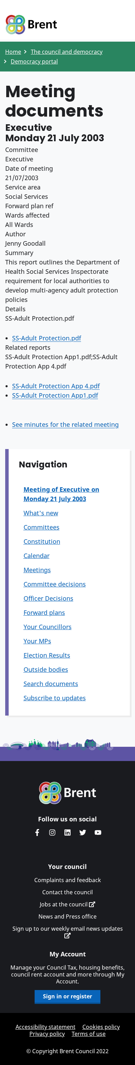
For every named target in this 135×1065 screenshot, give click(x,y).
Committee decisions (55, 584)
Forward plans (44, 612)
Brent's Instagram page (52, 832)
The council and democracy (66, 52)
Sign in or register (67, 996)
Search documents (51, 683)
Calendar (37, 555)
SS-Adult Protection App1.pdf (55, 395)
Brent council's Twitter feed (82, 832)
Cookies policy (101, 1026)
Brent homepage (67, 793)
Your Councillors (48, 627)
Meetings (37, 570)
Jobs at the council (64, 904)
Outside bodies (46, 669)
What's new (41, 513)
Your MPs (37, 641)
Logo (31, 25)
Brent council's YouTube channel (97, 832)
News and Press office (67, 916)
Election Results (47, 655)
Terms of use (89, 1033)
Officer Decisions (48, 598)
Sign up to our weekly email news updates (67, 928)
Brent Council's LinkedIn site (67, 832)
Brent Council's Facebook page (37, 832)
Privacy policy (47, 1033)
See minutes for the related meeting (65, 424)
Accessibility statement (45, 1026)
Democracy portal (34, 61)
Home (13, 52)
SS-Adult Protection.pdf (46, 338)
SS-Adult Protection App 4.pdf (56, 386)
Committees (42, 527)
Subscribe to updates (55, 698)
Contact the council (67, 892)
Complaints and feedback (67, 880)
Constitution (42, 541)
